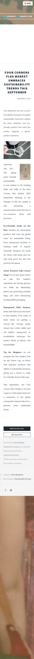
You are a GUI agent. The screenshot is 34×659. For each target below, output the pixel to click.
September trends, (12, 447)
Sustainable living (22, 479)
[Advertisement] (17, 45)
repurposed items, (11, 455)
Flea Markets (17, 475)
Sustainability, (18, 443)
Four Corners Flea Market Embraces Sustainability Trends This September (17, 82)
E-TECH (17, 503)
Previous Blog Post (17, 428)
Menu (29, 3)
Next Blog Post (17, 435)
